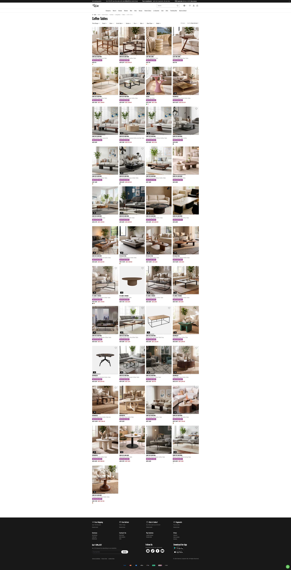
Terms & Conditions (96, 558)
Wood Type (149, 23)
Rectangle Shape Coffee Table (99, 98)
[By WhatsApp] (288, 567)
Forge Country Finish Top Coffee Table (128, 337)
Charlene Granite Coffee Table (99, 457)
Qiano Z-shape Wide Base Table (180, 58)
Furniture (111, 14)
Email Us (175, 539)
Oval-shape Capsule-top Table (99, 58)
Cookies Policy (111, 558)
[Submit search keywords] (177, 5)
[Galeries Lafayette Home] (96, 5)
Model (157, 23)
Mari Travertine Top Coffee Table (181, 417)
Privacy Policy (104, 558)
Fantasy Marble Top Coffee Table (181, 218)
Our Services (94, 535)
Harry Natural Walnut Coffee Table (181, 257)
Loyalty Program (149, 535)
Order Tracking (122, 537)
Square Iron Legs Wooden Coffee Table (101, 337)
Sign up (127, 1)
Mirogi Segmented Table (152, 58)
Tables (123, 14)
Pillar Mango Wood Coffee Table (154, 417)
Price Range (95, 23)
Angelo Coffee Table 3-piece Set (100, 138)
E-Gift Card (94, 537)
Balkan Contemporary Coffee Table (127, 257)
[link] (120, 11)
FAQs (120, 538)
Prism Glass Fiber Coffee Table (180, 337)
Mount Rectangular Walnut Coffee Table (156, 178)
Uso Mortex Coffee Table (125, 297)
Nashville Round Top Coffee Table (127, 58)
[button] (108, 11)
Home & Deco (105, 14)
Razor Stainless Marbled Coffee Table (101, 377)
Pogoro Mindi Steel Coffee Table (181, 377)
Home (99, 14)
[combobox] (168, 5)
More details (118, 1)
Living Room (117, 14)
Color (111, 23)
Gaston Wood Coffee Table (152, 257)
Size (135, 23)
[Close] (289, 1)
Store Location (176, 537)
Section (128, 23)
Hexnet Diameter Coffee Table (153, 377)
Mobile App (94, 538)
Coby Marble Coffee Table (125, 457)
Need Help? (121, 535)
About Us (175, 535)
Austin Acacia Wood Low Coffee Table (101, 257)
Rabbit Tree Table (150, 98)
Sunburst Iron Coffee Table (98, 218)
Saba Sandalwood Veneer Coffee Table (128, 178)
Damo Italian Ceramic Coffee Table (154, 297)
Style (141, 23)
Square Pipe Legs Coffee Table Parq (155, 337)
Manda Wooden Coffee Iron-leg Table (182, 457)
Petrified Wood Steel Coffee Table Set (101, 417)
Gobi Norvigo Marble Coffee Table (154, 218)
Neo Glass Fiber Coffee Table (126, 417)
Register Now (149, 537)
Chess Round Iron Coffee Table (127, 218)
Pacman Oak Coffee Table (179, 178)
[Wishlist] (116, 29)
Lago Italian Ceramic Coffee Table (181, 297)
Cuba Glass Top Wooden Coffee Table (128, 98)
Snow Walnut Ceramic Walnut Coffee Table (156, 138)
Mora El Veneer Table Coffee (180, 138)
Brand (103, 23)
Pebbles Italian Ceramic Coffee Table (101, 297)
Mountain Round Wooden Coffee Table (155, 457)
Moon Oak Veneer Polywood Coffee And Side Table (131, 138)
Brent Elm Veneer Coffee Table (99, 178)
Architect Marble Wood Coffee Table (181, 98)
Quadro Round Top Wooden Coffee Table (129, 377)
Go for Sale (119, 23)
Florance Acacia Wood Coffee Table (101, 497)
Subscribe (125, 552)
